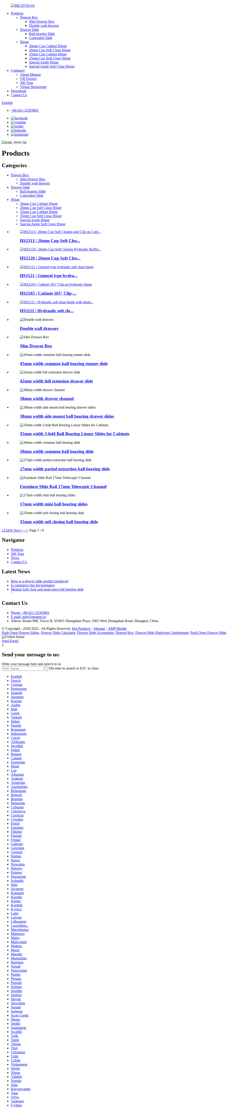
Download (18, 91)
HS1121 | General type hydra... (48, 275)
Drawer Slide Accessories (95, 633)
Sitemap (99, 628)
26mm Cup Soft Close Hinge (50, 50)
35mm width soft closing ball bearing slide (59, 521)
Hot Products (81, 628)
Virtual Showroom (33, 87)
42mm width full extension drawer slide (56, 381)
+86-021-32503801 (25, 110)
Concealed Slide (40, 38)
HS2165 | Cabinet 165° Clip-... (48, 293)
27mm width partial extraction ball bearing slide (65, 468)
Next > (18, 530)
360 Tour (26, 83)
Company (18, 70)
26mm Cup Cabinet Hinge (48, 46)
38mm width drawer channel (47, 398)
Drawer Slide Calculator (58, 633)
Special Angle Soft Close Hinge (52, 66)
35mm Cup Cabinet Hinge (48, 54)
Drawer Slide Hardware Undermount (161, 633)
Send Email (10, 641)
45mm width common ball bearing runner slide (64, 363)
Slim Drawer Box (41, 21)
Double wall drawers (44, 25)
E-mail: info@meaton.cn (28, 617)
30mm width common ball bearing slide (57, 451)
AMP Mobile (117, 628)
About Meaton (30, 74)
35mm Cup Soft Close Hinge (50, 58)
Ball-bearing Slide (42, 34)
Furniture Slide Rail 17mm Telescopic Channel (63, 486)
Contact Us (19, 95)
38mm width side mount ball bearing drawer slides (67, 416)
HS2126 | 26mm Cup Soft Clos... (50, 258)
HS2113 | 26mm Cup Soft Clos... (50, 240)
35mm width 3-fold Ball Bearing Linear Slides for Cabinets (74, 433)
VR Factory (28, 79)
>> (26, 530)
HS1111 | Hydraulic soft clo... (47, 310)
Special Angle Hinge (44, 62)
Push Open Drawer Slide (208, 633)
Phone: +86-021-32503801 (30, 613)
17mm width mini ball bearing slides (53, 504)
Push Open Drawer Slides (20, 633)
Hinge (24, 42)
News (15, 558)
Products (17, 13)
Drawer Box (29, 17)
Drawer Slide (29, 30)
